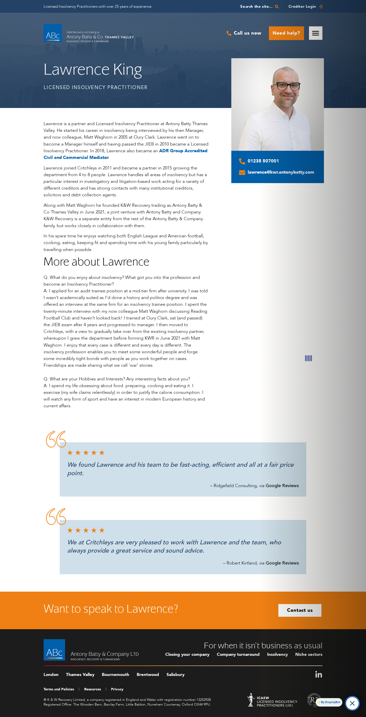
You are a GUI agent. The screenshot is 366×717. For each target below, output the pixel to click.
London (51, 674)
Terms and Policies (59, 689)
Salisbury (175, 674)
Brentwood (148, 674)
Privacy (117, 689)
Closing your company (187, 654)
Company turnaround (238, 654)
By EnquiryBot (330, 702)
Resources (92, 689)
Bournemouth (115, 674)
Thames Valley (80, 674)
